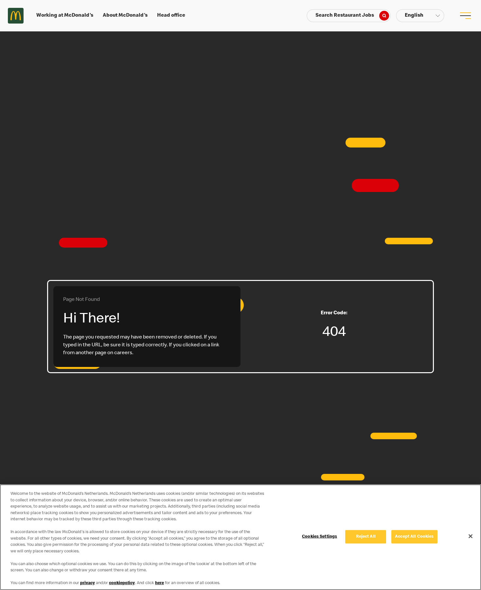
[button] (420, 15)
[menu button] (465, 15)
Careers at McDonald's (15, 15)
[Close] (470, 536)
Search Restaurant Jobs (344, 15)
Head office (171, 15)
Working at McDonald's (64, 15)
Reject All (366, 536)
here (159, 583)
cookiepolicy (122, 583)
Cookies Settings (319, 536)
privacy (87, 583)
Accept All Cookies (414, 536)
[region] (240, 537)
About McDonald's (125, 15)
